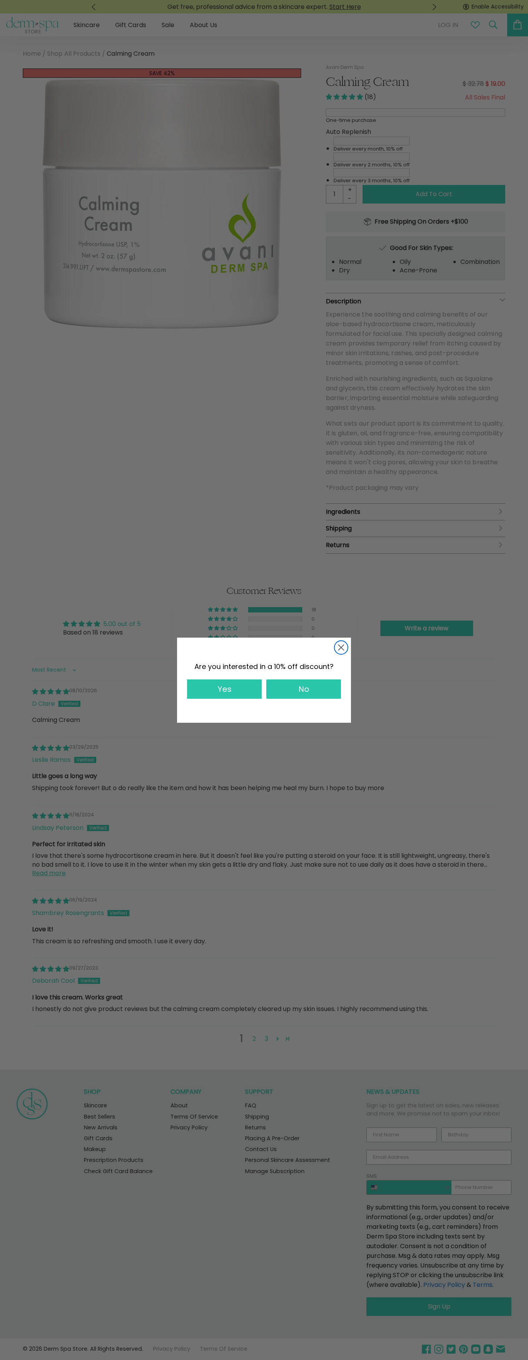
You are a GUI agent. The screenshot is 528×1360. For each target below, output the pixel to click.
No (303, 689)
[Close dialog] (341, 647)
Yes (225, 689)
